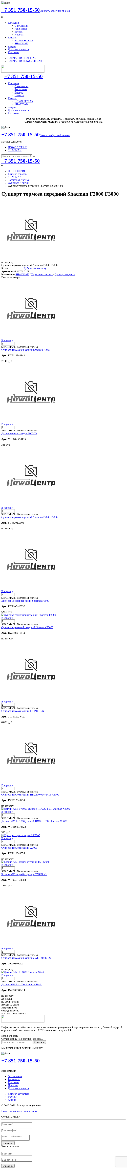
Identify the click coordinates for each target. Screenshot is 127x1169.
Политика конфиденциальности (19, 1111)
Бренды (19, 31)
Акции (12, 46)
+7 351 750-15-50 (20, 10)
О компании (21, 25)
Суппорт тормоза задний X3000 (19, 847)
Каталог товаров (17, 174)
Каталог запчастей (18, 1093)
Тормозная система (18, 180)
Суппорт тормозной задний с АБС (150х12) (26, 958)
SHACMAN (21, 43)
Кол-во (5, 268)
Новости (19, 34)
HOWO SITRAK (24, 40)
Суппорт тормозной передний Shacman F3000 (27, 627)
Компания (13, 22)
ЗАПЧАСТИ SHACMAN (22, 58)
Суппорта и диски (18, 182)
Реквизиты (21, 28)
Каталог (12, 37)
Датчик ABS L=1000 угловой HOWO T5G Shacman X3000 (34, 821)
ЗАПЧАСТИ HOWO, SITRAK (25, 61)
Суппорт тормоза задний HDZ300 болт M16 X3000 (30, 794)
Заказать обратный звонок (55, 10)
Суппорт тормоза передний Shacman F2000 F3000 (29, 517)
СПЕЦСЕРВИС (17, 171)
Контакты (13, 52)
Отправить (39, 1042)
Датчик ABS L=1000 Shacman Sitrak (21, 984)
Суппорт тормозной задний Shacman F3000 (25, 349)
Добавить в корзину (35, 268)
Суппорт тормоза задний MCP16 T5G (22, 711)
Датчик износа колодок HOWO (19, 433)
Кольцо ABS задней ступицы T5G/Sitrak (24, 874)
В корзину (7, 340)
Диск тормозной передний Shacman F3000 (25, 600)
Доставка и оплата (18, 49)
